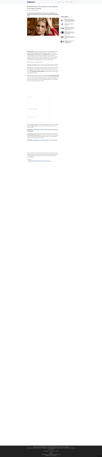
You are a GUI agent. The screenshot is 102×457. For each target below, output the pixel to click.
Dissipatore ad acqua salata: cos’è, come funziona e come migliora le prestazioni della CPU (69, 28)
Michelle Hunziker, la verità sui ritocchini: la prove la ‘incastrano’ (45, 140)
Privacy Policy (51, 455)
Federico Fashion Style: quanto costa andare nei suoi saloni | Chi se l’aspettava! (40, 161)
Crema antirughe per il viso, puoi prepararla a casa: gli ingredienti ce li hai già (70, 37)
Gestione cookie (100, 456)
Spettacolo (29, 159)
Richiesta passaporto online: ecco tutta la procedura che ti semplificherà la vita (69, 42)
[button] (74, 2)
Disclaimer (55, 455)
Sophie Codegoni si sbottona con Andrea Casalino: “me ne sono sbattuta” (39, 160)
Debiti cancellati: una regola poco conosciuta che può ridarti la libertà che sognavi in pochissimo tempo (70, 20)
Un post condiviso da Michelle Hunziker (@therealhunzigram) (38, 122)
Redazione (47, 455)
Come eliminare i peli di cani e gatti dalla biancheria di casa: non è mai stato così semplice (69, 33)
